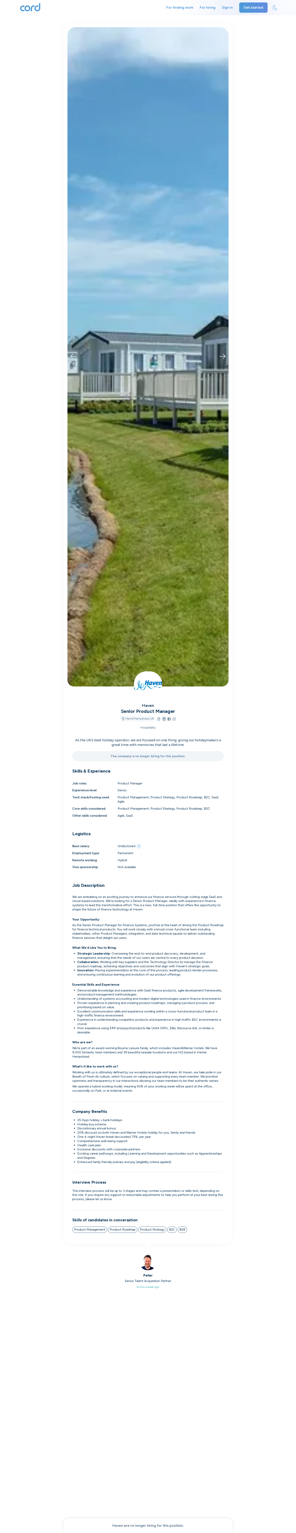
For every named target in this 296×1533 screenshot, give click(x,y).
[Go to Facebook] (169, 719)
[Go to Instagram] (174, 719)
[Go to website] (158, 719)
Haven (148, 705)
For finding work (179, 7)
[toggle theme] (275, 8)
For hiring (207, 7)
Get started (253, 7)
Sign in (227, 7)
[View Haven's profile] (148, 685)
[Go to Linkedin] (164, 719)
